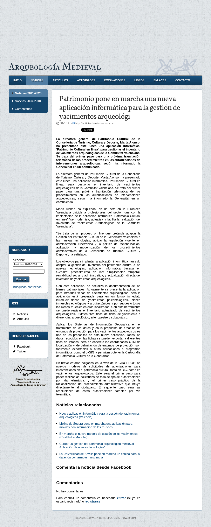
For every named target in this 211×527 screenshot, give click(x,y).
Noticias (37, 80)
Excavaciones (114, 80)
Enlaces (160, 80)
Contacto (182, 80)
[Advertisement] (105, 29)
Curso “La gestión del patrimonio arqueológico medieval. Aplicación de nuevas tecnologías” (97, 445)
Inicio (17, 80)
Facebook (23, 346)
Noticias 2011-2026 (28, 93)
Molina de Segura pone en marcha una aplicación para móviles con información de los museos (95, 425)
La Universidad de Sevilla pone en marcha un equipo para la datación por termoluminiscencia (99, 455)
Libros (139, 80)
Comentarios (23, 109)
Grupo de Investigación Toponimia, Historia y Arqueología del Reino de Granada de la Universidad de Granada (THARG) (28, 376)
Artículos (60, 80)
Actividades (86, 80)
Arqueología (55, 66)
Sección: (19, 260)
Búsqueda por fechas (27, 287)
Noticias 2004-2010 (28, 101)
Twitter (21, 351)
